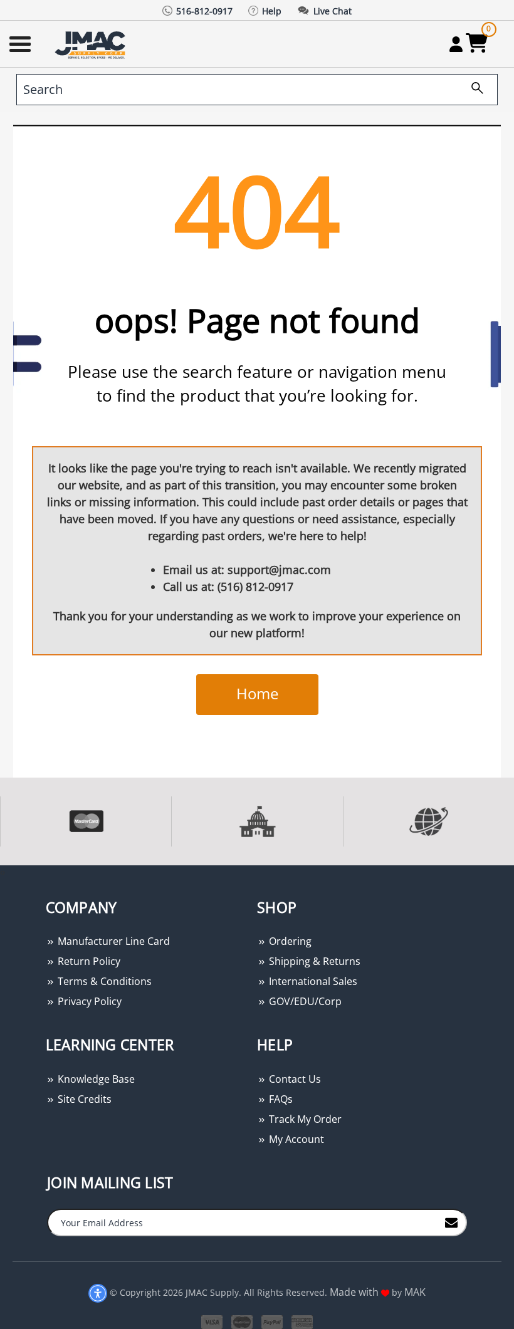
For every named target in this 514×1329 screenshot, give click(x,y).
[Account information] (456, 43)
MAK (415, 1292)
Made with (355, 1292)
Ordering (289, 941)
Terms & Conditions (103, 981)
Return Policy (87, 961)
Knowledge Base (95, 1079)
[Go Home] (91, 44)
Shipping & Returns (313, 961)
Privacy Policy (88, 1001)
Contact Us (293, 1079)
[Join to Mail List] (451, 1222)
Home (257, 693)
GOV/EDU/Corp (304, 1001)
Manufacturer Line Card (112, 941)
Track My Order (304, 1119)
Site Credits (83, 1099)
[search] (472, 89)
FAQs (279, 1099)
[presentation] (1, 871)
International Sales (311, 981)
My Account (295, 1139)
